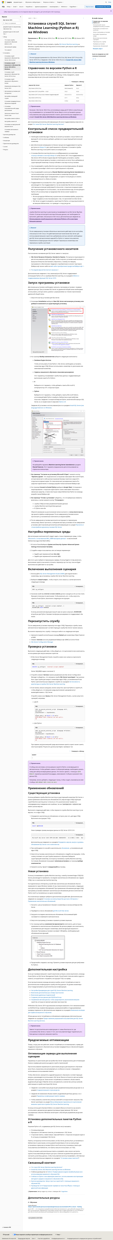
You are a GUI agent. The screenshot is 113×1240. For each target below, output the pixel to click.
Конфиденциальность (58, 1238)
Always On (43, 147)
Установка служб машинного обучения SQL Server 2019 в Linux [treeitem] (12, 74)
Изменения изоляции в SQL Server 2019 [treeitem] (13, 87)
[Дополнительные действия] (83, 18)
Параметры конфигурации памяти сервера (51, 1096)
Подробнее (64, 1191)
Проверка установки (99, 44)
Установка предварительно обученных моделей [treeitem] (12, 102)
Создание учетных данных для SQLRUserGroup (46, 997)
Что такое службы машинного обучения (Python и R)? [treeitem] (11, 42)
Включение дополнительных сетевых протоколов (47, 993)
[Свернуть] (20, 16)
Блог (33, 1238)
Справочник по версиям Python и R (100, 22)
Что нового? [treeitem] (8, 50)
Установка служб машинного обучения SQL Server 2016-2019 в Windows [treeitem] (13, 66)
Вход (109, 2)
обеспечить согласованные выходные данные (47, 538)
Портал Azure (90, 6)
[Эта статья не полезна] (95, 59)
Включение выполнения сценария (100, 38)
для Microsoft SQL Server (60, 911)
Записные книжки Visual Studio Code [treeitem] (12, 114)
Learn (30, 18)
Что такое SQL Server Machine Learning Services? (48, 124)
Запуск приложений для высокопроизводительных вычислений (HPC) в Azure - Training (55, 1206)
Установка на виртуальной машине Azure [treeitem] (12, 125)
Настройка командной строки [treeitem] (11, 97)
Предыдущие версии (24, 1238)
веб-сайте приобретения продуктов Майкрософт (67, 266)
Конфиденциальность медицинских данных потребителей (84, 1238)
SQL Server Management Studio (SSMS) (52, 574)
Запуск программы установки (101, 32)
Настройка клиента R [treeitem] (11, 121)
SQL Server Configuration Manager (42, 642)
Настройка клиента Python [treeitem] (12, 118)
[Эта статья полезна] (93, 59)
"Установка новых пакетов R (69, 1158)
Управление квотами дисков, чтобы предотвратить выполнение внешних (55, 1000)
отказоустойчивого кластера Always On (44, 155)
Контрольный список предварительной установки (101, 25)
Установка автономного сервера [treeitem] (11, 130)
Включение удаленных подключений (43, 995)
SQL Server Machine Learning (68, 44)
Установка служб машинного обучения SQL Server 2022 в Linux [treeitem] (12, 58)
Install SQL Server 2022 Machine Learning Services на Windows (55, 117)
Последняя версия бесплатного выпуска (44, 270)
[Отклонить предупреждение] (111, 11)
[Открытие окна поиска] (106, 2)
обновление (65, 848)
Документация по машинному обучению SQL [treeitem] (12, 28)
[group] (58, 838)
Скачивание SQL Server (103, 6)
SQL (35, 18)
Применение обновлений (100, 46)
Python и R (62, 402)
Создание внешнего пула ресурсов (48, 1090)
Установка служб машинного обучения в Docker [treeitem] (11, 81)
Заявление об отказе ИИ (9, 1238)
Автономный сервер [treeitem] (10, 47)
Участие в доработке (44, 1238)
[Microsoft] (3, 2)
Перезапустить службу (99, 41)
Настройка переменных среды (100, 35)
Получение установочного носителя (100, 29)
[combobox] (11, 20)
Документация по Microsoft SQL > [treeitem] (11, 33)
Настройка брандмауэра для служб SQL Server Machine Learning (52, 990)
